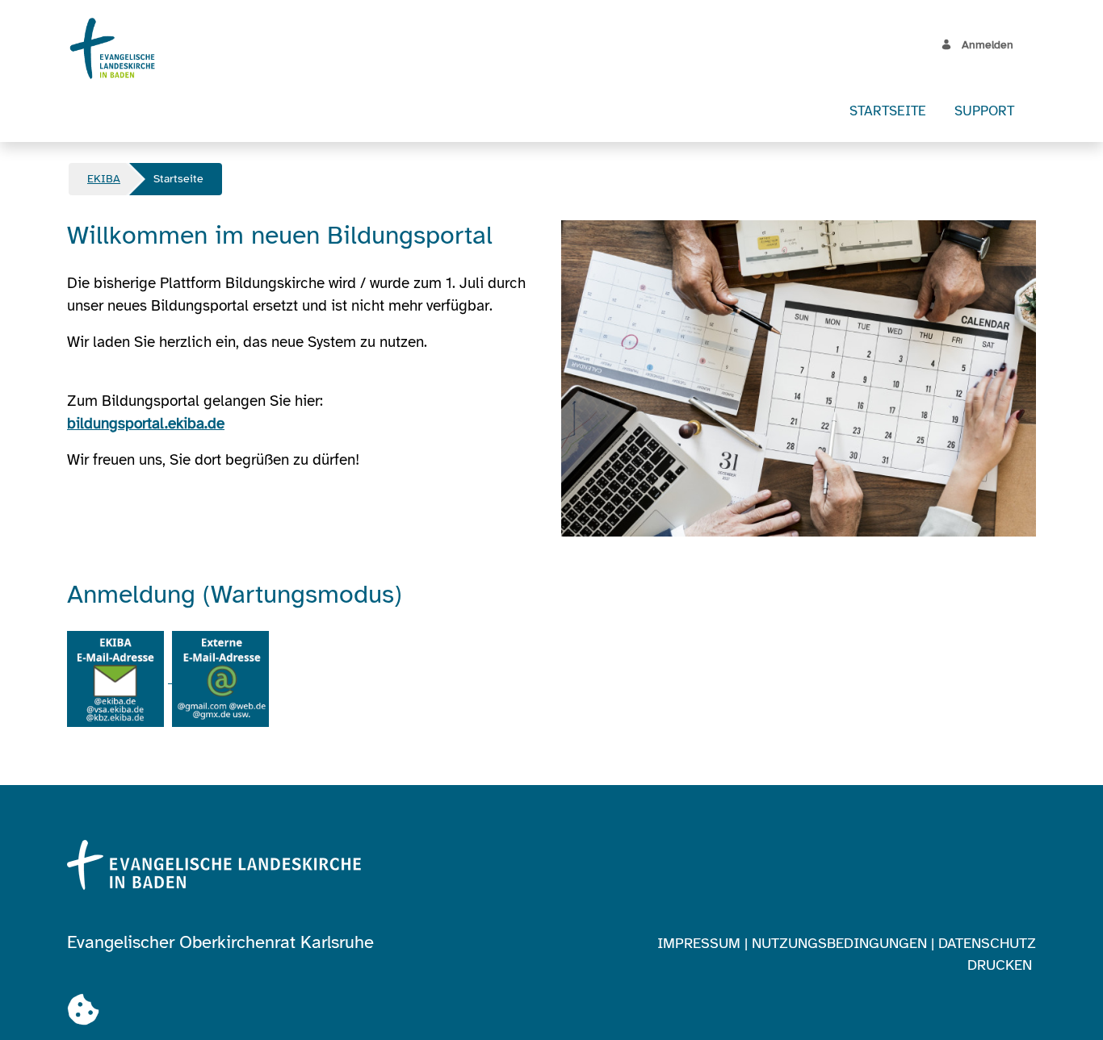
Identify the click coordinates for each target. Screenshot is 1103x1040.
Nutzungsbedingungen (839, 943)
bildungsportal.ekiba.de (145, 423)
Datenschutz (987, 943)
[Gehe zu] (116, 48)
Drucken (999, 965)
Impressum (698, 943)
